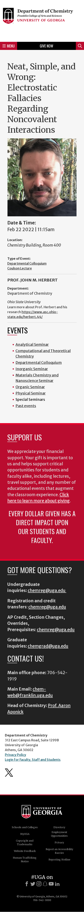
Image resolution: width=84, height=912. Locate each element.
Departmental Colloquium (26, 263)
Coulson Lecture (19, 268)
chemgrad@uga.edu (48, 646)
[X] (32, 883)
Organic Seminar (30, 387)
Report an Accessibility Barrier (59, 851)
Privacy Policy (15, 755)
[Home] (42, 20)
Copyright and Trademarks (24, 842)
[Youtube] (51, 883)
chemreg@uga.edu (47, 590)
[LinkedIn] (57, 883)
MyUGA (24, 833)
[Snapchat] (45, 883)
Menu (11, 46)
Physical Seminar (30, 393)
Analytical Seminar (32, 344)
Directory (59, 827)
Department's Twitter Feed (9, 773)
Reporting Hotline (59, 859)
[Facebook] (26, 883)
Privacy (59, 842)
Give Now (46, 46)
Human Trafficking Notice (24, 859)
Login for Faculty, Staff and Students (33, 760)
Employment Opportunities (59, 834)
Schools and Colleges (25, 827)
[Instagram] (38, 883)
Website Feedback (25, 851)
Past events (25, 405)
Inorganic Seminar (31, 369)
